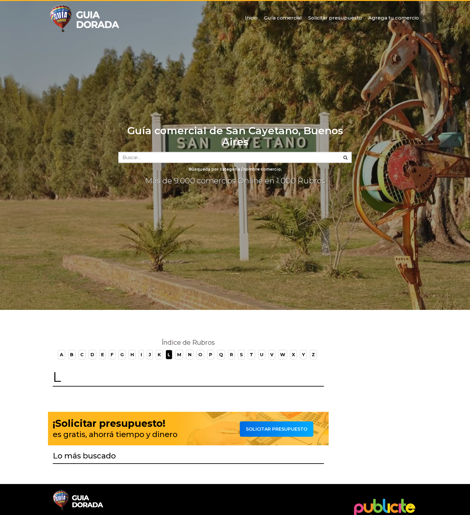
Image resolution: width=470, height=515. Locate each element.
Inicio (251, 18)
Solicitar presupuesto (335, 18)
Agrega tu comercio (393, 18)
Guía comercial (283, 18)
